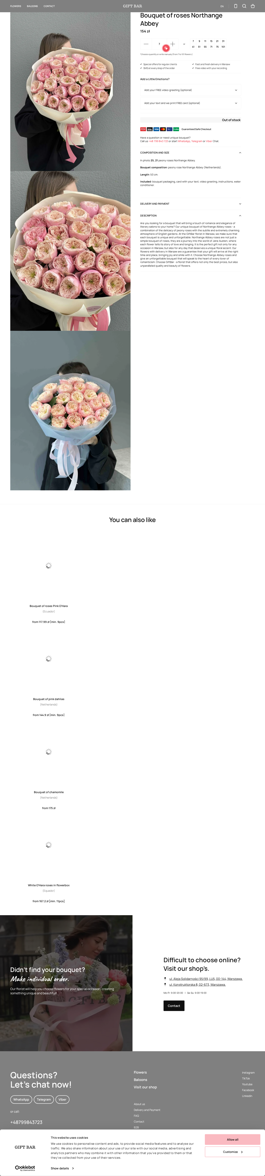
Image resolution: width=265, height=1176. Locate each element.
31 (223, 41)
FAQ (136, 1116)
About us (139, 1104)
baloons (32, 6)
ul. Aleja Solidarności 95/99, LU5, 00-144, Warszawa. (206, 978)
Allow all (232, 1140)
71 (211, 46)
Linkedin (247, 1096)
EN (222, 6)
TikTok (246, 1078)
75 (217, 46)
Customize (230, 1152)
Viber (209, 141)
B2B (136, 1127)
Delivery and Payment (147, 1110)
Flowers (15, 6)
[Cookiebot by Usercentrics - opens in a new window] (25, 1168)
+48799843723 (26, 1122)
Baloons (140, 1079)
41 (193, 46)
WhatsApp (184, 141)
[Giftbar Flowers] (132, 6)
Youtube (247, 1084)
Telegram (196, 141)
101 (223, 46)
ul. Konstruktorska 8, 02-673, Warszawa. (197, 984)
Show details (60, 1168)
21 (217, 41)
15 (211, 41)
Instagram (248, 1072)
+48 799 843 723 (158, 141)
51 (199, 46)
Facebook (248, 1090)
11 (205, 41)
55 (205, 46)
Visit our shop (145, 1087)
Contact (49, 6)
